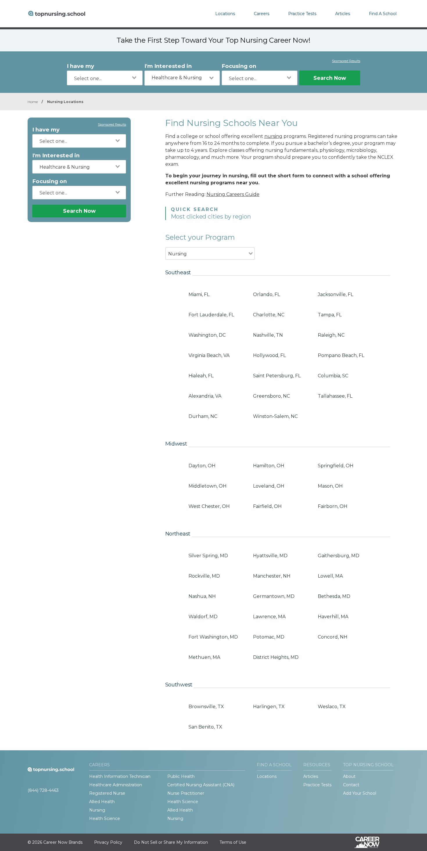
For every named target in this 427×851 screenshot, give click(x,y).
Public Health (181, 776)
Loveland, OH (268, 486)
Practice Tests (302, 13)
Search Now (329, 78)
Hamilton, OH (268, 465)
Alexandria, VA (205, 396)
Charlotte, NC (268, 315)
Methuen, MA (204, 657)
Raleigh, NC (331, 335)
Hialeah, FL (201, 375)
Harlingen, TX (269, 706)
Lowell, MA (330, 576)
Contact (351, 784)
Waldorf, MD (203, 616)
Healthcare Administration (115, 784)
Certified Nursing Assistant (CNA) (200, 784)
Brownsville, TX (206, 706)
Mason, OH (330, 486)
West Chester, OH (209, 506)
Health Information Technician (119, 776)
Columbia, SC (333, 375)
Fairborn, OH (332, 506)
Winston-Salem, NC (275, 416)
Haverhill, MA (333, 616)
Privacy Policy (108, 842)
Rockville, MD (204, 576)
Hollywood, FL (269, 355)
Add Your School (359, 793)
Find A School (383, 13)
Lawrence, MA (269, 616)
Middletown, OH (208, 486)
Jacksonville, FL (335, 294)
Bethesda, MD (334, 596)
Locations (225, 13)
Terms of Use (233, 842)
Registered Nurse (107, 793)
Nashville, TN (268, 335)
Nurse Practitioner (185, 793)
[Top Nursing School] (57, 13)
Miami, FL (199, 294)
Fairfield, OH (267, 506)
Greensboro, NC (271, 396)
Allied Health (102, 801)
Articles (342, 13)
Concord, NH (332, 637)
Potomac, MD (268, 637)
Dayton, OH (202, 465)
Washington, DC (207, 335)
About (349, 776)
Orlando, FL (266, 294)
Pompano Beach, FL (341, 355)
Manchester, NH (271, 576)
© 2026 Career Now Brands (55, 842)
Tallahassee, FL (335, 396)
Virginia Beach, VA (209, 355)
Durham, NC (203, 416)
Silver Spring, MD (208, 555)
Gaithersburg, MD (338, 555)
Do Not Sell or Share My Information (171, 842)
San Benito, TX (205, 727)
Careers (261, 13)
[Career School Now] (370, 842)
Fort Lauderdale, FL (211, 315)
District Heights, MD (276, 657)
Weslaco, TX (332, 706)
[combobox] (104, 78)
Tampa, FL (330, 315)
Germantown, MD (274, 596)
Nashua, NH (202, 596)
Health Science (182, 801)
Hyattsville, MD (270, 555)
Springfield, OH (336, 465)
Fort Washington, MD (213, 637)
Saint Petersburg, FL (277, 375)
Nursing (97, 810)
